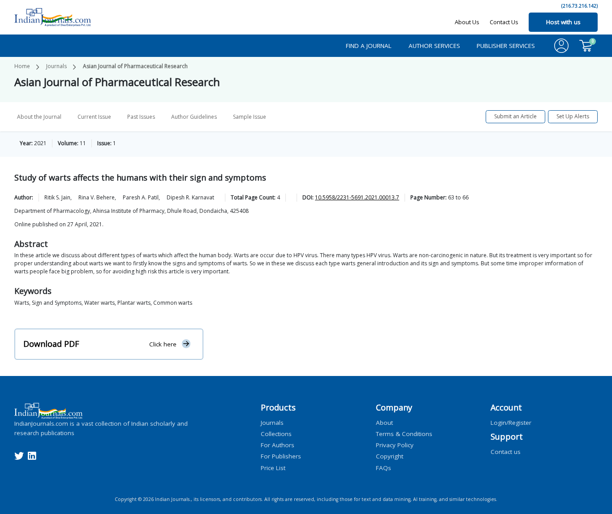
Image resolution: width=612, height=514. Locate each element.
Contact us (506, 452)
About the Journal (39, 117)
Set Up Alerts (572, 116)
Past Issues (141, 117)
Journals (56, 66)
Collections (276, 433)
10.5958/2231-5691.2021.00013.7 (357, 197)
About (384, 422)
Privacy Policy (395, 445)
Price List (273, 467)
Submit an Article (515, 116)
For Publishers (281, 456)
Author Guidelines (194, 117)
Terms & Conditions (404, 433)
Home (22, 66)
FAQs (383, 467)
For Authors (277, 445)
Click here (163, 344)
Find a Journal (369, 46)
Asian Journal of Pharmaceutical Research (135, 66)
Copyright (389, 456)
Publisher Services (506, 46)
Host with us (563, 22)
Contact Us (504, 22)
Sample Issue (249, 117)
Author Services (434, 46)
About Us (467, 22)
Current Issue (94, 117)
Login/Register (511, 422)
